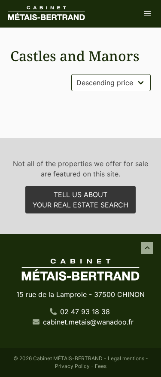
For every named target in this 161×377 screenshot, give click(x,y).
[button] (147, 14)
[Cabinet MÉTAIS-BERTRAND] (46, 14)
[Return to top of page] (147, 248)
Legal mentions (126, 358)
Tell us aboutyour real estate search (80, 199)
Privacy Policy (72, 366)
